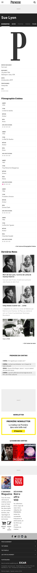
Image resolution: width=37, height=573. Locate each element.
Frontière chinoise (8, 196)
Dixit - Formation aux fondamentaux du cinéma (20, 567)
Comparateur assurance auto (8, 566)
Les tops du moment (7, 554)
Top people (5, 550)
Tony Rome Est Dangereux (10, 168)
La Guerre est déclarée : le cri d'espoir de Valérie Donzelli (17, 365)
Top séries (4, 546)
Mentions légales (5, 571)
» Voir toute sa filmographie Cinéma (25, 246)
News (14, 24)
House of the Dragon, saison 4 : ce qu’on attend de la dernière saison (18, 369)
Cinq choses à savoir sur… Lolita (14, 306)
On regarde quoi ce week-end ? (14, 361)
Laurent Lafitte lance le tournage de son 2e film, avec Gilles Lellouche (17, 373)
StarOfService (4, 567)
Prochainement (6, 541)
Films (34, 24)
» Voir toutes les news (29, 343)
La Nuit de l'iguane (8, 225)
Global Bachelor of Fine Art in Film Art (25, 566)
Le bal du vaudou (7, 110)
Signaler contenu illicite (16, 571)
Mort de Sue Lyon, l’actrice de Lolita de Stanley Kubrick (17, 276)
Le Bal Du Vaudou (7, 139)
